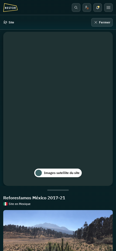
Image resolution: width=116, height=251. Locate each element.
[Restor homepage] (10, 7)
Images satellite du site (62, 173)
